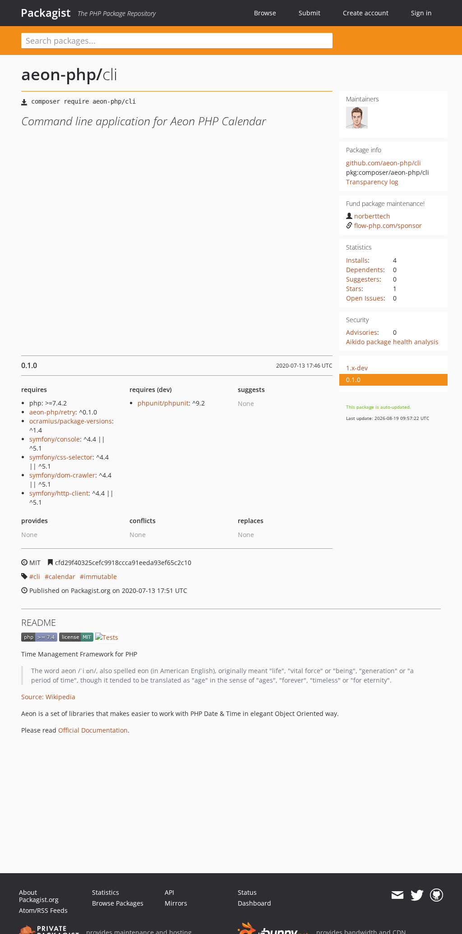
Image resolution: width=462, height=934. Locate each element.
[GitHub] (436, 895)
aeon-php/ (61, 74)
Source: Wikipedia (48, 697)
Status (247, 892)
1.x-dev (357, 368)
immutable (100, 576)
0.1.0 (353, 379)
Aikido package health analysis (392, 341)
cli (36, 576)
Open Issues (364, 298)
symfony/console (54, 439)
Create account (365, 13)
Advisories (361, 332)
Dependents (364, 269)
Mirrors (176, 903)
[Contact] (397, 895)
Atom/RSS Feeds (43, 910)
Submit (309, 13)
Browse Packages (117, 903)
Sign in (421, 13)
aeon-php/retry (52, 412)
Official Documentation (93, 730)
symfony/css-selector (60, 457)
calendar (62, 576)
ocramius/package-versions (70, 421)
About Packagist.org (39, 896)
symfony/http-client (58, 493)
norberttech (372, 216)
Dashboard (254, 903)
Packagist (46, 12)
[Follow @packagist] (417, 895)
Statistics (105, 892)
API (169, 892)
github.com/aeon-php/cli (383, 163)
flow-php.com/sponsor (388, 225)
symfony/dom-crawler (62, 475)
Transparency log (372, 182)
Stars (353, 288)
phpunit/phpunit (163, 403)
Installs (357, 260)
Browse (265, 13)
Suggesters (362, 279)
